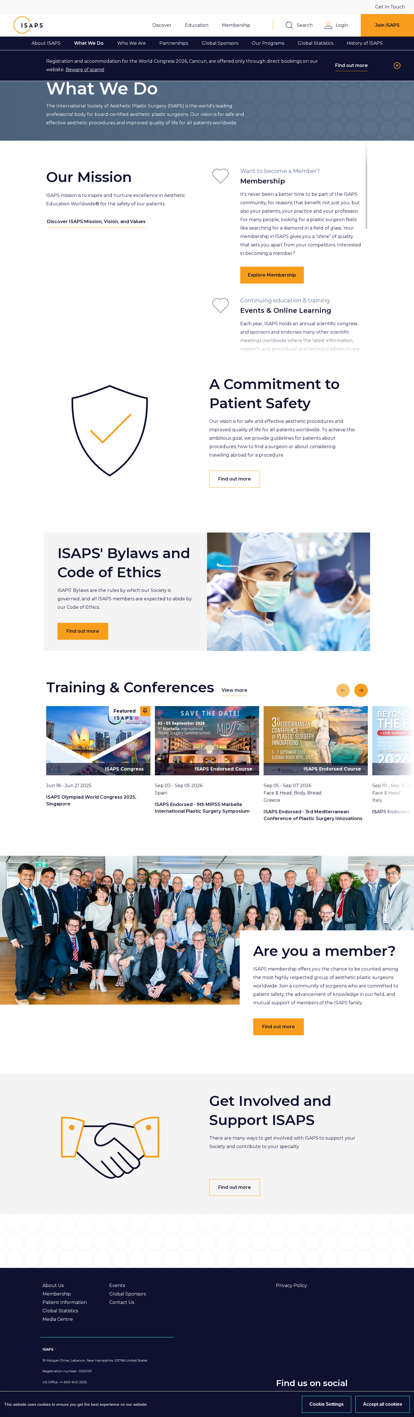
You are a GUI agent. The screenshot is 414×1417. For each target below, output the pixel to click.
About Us (53, 1285)
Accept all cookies (382, 1404)
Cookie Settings (327, 1404)
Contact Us (121, 1302)
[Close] (397, 65)
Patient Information (65, 1302)
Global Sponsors (127, 1294)
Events (117, 1285)
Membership (57, 1294)
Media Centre (58, 1319)
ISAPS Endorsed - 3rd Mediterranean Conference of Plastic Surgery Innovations (313, 815)
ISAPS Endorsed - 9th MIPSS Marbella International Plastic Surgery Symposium (202, 808)
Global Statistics (60, 1310)
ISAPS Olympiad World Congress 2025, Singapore (91, 800)
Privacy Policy (291, 1285)
